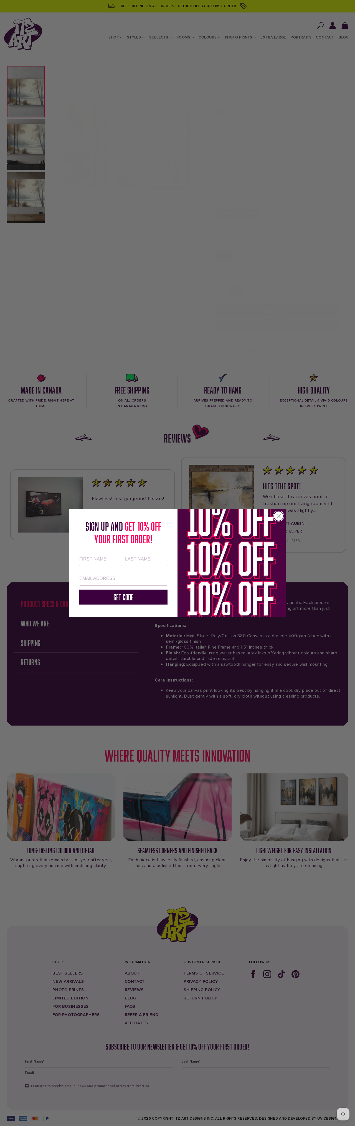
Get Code (123, 597)
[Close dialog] (278, 516)
